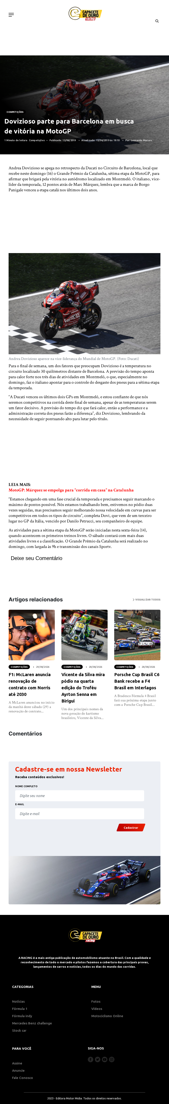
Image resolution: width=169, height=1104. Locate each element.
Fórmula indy (22, 1016)
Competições (15, 112)
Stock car (19, 1030)
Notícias (18, 1001)
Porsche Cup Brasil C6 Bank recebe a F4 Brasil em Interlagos (136, 681)
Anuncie (18, 1070)
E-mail (19, 804)
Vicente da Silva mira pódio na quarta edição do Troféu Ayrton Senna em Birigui (83, 687)
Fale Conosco (22, 1078)
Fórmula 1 (20, 1009)
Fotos (95, 1001)
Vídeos (96, 1009)
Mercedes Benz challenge (32, 1023)
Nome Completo (26, 786)
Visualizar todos (147, 599)
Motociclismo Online (107, 1016)
